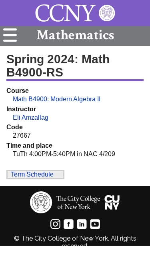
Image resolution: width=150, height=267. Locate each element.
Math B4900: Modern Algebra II (56, 99)
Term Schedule (32, 174)
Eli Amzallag (30, 117)
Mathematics (75, 35)
